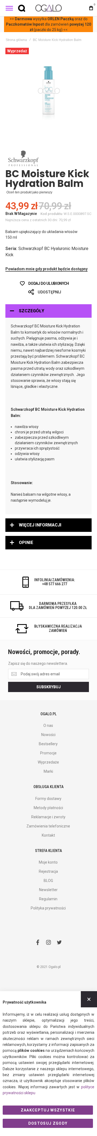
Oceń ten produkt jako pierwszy (29, 192)
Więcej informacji (40, 525)
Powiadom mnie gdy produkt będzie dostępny (46, 269)
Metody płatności (48, 808)
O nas (48, 725)
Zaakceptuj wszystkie (48, 1110)
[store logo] (48, 8)
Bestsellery (48, 744)
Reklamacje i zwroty (48, 817)
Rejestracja (48, 871)
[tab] (48, 311)
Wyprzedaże (48, 762)
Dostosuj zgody (48, 1123)
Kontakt (48, 835)
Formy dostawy (48, 798)
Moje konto (48, 862)
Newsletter (48, 890)
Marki (48, 771)
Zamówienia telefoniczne (48, 826)
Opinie (26, 542)
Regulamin (48, 899)
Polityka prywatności (48, 908)
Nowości (48, 735)
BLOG (48, 880)
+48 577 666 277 (54, 584)
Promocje (48, 753)
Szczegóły (31, 310)
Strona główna (16, 40)
